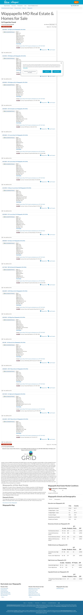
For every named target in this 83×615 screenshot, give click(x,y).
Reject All (47, 71)
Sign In (76, 2)
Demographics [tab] (57, 499)
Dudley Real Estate (4, 591)
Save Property (52, 49)
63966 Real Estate (60, 588)
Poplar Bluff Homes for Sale (34, 594)
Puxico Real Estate (4, 588)
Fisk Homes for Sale (32, 591)
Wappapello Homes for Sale (34, 588)
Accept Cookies (56, 71)
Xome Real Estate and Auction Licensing (13, 604)
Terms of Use (37, 602)
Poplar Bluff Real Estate (5, 592)
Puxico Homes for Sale (33, 589)
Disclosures (44, 602)
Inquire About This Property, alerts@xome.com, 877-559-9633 (32, 45)
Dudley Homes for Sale (33, 592)
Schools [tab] (50, 499)
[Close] (61, 63)
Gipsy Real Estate (4, 595)
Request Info (44, 49)
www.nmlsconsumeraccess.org (66, 610)
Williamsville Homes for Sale (34, 595)
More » (2, 597)
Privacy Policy (30, 602)
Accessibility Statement (52, 602)
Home (24, 602)
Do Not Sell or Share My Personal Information (30, 72)
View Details (18, 43)
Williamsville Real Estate (6, 594)
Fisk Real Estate (4, 589)
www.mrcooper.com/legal (18, 611)
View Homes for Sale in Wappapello (10, 502)
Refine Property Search (7, 26)
